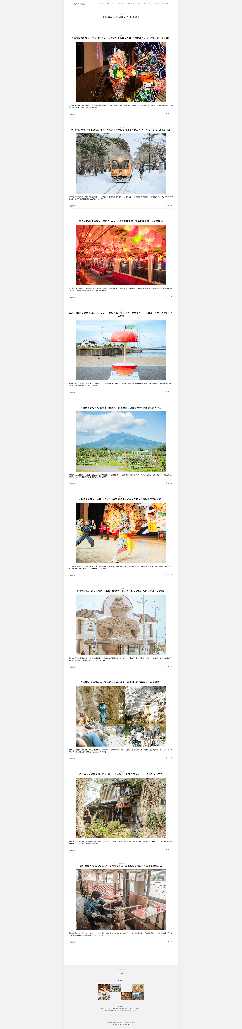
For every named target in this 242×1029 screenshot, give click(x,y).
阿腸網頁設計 (124, 1024)
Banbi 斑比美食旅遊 (77, 4)
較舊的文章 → (169, 955)
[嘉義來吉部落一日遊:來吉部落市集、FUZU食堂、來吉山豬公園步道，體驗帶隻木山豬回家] (104, 996)
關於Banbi (110, 3)
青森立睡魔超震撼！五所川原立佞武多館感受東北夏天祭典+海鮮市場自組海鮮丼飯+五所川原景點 (121, 38)
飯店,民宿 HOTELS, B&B (161, 3)
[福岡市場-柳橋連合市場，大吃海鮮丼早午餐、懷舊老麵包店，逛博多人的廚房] (138, 988)
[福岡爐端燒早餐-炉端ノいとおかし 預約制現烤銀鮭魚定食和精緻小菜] (104, 988)
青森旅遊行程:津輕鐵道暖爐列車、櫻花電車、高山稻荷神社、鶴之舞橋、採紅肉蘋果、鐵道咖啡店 (121, 130)
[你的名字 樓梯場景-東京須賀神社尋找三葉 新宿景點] (138, 996)
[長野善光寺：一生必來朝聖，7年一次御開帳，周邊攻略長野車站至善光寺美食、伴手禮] (115, 988)
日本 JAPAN (131, 3)
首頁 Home (102, 3)
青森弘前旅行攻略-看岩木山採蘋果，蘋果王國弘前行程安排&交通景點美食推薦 (121, 407)
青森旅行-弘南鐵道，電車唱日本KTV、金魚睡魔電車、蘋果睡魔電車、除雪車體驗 (121, 221)
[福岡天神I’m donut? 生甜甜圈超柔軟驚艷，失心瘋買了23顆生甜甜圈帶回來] (126, 996)
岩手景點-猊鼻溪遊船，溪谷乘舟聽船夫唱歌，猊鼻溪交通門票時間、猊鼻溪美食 (121, 682)
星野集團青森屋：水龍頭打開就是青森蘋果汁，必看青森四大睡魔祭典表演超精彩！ (121, 499)
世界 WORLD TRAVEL (144, 3)
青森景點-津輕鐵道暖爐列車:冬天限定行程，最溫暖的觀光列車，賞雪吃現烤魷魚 (121, 866)
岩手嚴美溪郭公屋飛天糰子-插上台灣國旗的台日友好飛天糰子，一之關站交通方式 (121, 774)
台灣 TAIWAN (120, 3)
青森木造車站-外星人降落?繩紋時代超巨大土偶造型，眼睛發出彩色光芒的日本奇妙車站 (121, 591)
